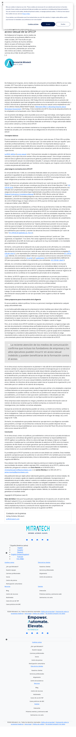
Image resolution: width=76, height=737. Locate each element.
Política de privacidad (47, 611)
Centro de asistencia (45, 577)
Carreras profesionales (13, 573)
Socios (8, 577)
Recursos (7, 586)
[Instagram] (47, 540)
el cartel (29, 258)
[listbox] (18, 552)
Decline (63, 24)
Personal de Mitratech (22, 62)
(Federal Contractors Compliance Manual (19, 194)
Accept (48, 24)
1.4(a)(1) (12, 253)
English (20, 548)
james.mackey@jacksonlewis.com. (17, 472)
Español (20, 550)
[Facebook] (37, 540)
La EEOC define (10, 154)
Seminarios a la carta (46, 597)
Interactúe (42, 590)
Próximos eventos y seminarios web (50, 594)
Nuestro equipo (11, 570)
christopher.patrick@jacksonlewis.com (18, 470)
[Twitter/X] (32, 540)
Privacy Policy (26, 13)
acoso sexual (21, 154)
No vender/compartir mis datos (55, 613)
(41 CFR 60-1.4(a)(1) (57, 260)
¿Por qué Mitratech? (12, 566)
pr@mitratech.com (12, 519)
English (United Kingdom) (20, 554)
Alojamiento (43, 573)
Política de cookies (38, 613)
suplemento (40, 258)
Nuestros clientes (44, 566)
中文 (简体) (20, 559)
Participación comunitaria (14, 584)
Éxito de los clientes (44, 562)
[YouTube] (42, 540)
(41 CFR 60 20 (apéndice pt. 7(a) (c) (21, 233)
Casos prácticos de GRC (13, 604)
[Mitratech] (2, 2)
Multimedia (9, 597)
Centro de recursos (12, 594)
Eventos (40, 586)
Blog (7, 590)
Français (20, 557)
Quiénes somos (9, 562)
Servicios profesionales (46, 570)
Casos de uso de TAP (12, 601)
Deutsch (20, 552)
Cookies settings (33, 24)
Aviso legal (28, 613)
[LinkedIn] (27, 540)
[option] (20, 548)
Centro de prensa (11, 580)
